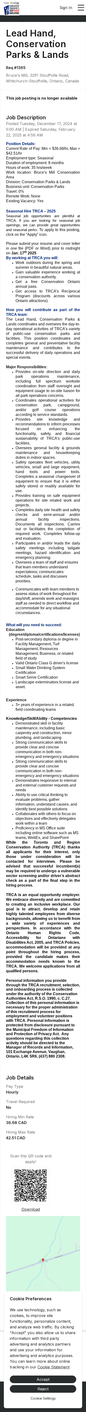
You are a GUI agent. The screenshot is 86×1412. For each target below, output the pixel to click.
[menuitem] (11, 7)
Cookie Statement (54, 1367)
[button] (43, 1261)
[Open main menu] (81, 7)
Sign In (65, 7)
